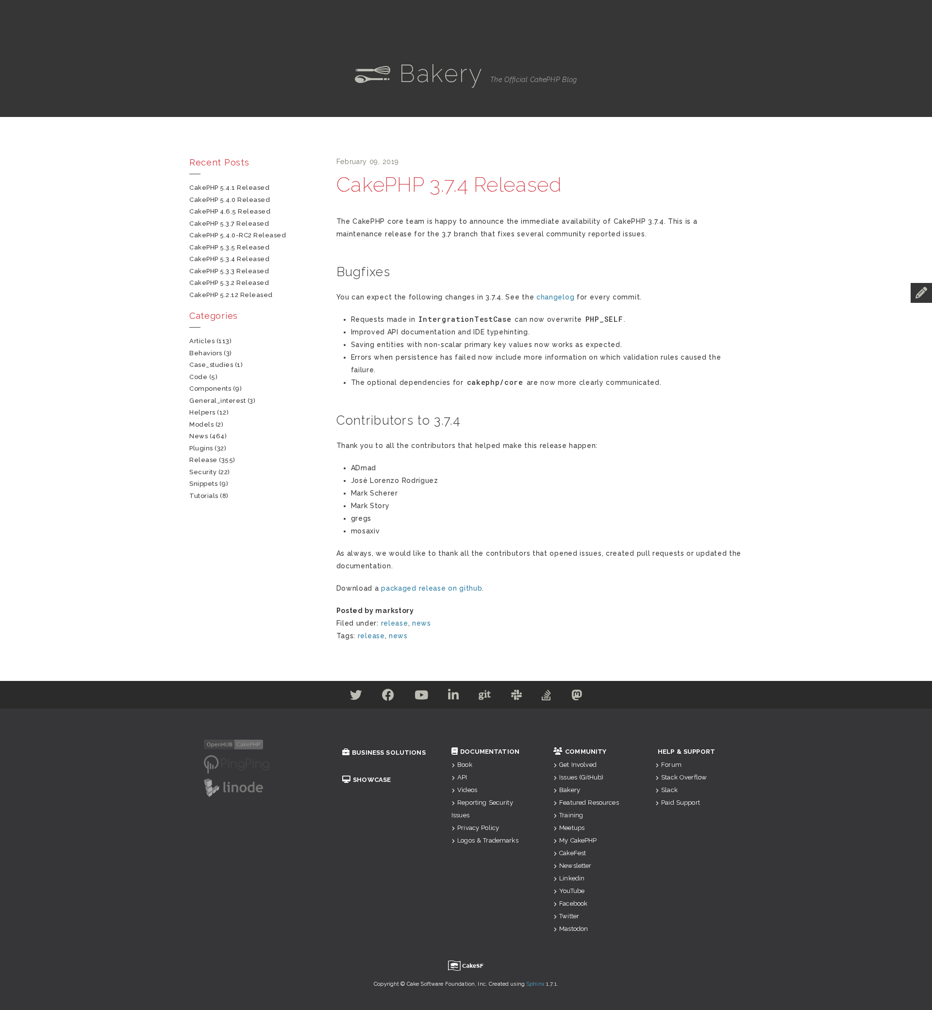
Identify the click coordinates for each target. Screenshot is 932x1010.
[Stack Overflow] (546, 697)
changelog (555, 297)
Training (571, 815)
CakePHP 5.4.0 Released (229, 199)
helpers (202, 412)
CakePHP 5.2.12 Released (231, 294)
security (202, 472)
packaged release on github (431, 588)
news (421, 623)
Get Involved (578, 764)
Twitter (569, 916)
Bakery (569, 790)
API (462, 777)
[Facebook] (388, 697)
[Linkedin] (453, 697)
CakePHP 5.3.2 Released (229, 282)
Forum (671, 764)
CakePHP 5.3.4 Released (229, 259)
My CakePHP (578, 840)
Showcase (372, 779)
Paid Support (680, 802)
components (210, 388)
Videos (467, 790)
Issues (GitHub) (581, 777)
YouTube (571, 890)
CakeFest (572, 853)
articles (202, 341)
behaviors (205, 353)
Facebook (573, 903)
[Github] (485, 697)
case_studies (211, 364)
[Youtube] (421, 697)
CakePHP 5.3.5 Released (229, 247)
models (201, 424)
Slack (669, 790)
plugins (201, 448)
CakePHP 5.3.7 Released (229, 223)
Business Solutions (389, 752)
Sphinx (535, 984)
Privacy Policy (478, 827)
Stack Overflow (684, 777)
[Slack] (516, 697)
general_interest (217, 400)
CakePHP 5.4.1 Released (229, 187)
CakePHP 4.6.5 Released (229, 211)
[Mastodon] (577, 697)
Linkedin (571, 878)
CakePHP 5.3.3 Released (229, 271)
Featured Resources (589, 802)
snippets (203, 483)
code (198, 377)
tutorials (203, 495)
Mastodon (573, 928)
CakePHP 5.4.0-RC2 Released (237, 235)
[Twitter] (356, 697)
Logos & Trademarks (487, 840)
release (394, 623)
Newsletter (575, 865)
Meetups (571, 827)
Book (464, 764)
